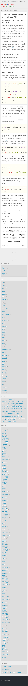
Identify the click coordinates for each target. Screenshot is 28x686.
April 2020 (4, 543)
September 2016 (5, 604)
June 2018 (4, 575)
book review (4, 268)
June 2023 (4, 485)
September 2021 (5, 517)
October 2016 (4, 602)
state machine (5, 378)
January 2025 (4, 458)
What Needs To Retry (6, 668)
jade (3, 343)
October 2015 (4, 620)
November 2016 (5, 601)
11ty (3, 282)
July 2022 (4, 502)
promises (3, 360)
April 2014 (4, 648)
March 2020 (4, 544)
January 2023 (4, 493)
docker (3, 319)
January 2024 (4, 474)
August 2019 (4, 555)
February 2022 (5, 509)
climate (3, 270)
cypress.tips (23, 234)
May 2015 (4, 628)
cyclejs (3, 311)
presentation (4, 358)
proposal (3, 361)
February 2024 (5, 473)
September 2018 (5, 572)
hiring (3, 337)
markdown (4, 348)
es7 (2, 325)
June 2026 (4, 432)
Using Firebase (8, 72)
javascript (4, 344)
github (3, 331)
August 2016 (4, 605)
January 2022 (4, 511)
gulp (3, 335)
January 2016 (4, 616)
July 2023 (4, 483)
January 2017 (4, 598)
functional (4, 326)
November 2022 (5, 496)
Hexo (7, 681)
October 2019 (4, 552)
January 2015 (4, 634)
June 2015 (4, 627)
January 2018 (4, 581)
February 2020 (5, 546)
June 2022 (4, 503)
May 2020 (4, 541)
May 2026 (4, 433)
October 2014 (4, 639)
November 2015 (5, 619)
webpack (3, 392)
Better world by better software (13, 2)
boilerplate (4, 299)
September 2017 (5, 585)
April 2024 (4, 470)
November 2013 (5, 655)
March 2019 (4, 563)
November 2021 (5, 514)
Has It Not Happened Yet (7, 671)
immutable (4, 340)
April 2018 (4, 576)
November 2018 (5, 569)
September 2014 (5, 640)
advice (4, 245)
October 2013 (4, 657)
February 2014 (5, 651)
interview (3, 341)
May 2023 (4, 487)
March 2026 (4, 436)
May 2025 (4, 451)
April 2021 (4, 525)
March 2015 (4, 631)
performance (4, 355)
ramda (3, 363)
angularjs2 (4, 294)
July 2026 (4, 430)
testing (3, 379)
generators (4, 328)
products (3, 274)
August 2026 (4, 429)
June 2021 (4, 521)
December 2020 (5, 531)
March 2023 (4, 490)
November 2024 (5, 461)
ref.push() (4, 140)
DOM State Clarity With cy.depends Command (11, 672)
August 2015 (4, 624)
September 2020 (5, 535)
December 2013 (5, 654)
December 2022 (5, 494)
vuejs (3, 389)
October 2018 (4, 570)
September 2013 (5, 659)
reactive (3, 367)
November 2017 (5, 584)
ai (2, 288)
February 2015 (5, 633)
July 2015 (4, 625)
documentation (5, 320)
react (3, 364)
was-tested (8, 27)
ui (2, 384)
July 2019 (4, 557)
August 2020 (4, 537)
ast (2, 297)
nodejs (3, 354)
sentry (3, 375)
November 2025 (5, 442)
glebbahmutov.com (11, 229)
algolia (3, 290)
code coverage (5, 306)
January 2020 (4, 547)
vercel (3, 386)
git (2, 329)
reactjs (3, 369)
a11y (3, 285)
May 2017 (4, 592)
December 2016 (5, 599)
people (3, 271)
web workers (4, 390)
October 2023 (4, 479)
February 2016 (5, 614)
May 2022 (4, 505)
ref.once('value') (6, 182)
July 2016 (4, 607)
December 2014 (5, 636)
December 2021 (5, 512)
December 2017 (5, 582)
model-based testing (6, 349)
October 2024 (4, 462)
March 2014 (4, 649)
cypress (3, 312)
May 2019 (4, 560)
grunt (3, 334)
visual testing (4, 387)
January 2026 (4, 439)
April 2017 (4, 593)
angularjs (4, 293)
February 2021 (5, 528)
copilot (3, 309)
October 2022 (4, 497)
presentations (16, 230)
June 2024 (4, 468)
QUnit (3, 284)
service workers (5, 376)
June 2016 (4, 608)
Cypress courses (14, 238)
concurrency (4, 308)
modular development (6, 351)
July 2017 (4, 588)
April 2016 (4, 611)
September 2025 (5, 445)
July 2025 (4, 448)
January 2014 (4, 652)
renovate (3, 370)
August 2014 (4, 642)
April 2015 (4, 630)
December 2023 (5, 476)
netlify (3, 352)
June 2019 (4, 558)
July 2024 (4, 467)
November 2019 (5, 550)
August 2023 (4, 482)
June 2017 (4, 590)
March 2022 (4, 508)
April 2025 (4, 453)
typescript (4, 383)
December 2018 (5, 567)
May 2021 (4, 523)
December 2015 (5, 617)
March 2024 (4, 471)
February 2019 (5, 564)
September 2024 (5, 464)
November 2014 (5, 637)
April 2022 (4, 506)
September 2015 (5, 622)
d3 (2, 316)
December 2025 (5, 441)
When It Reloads (5, 669)
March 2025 (4, 454)
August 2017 (4, 587)
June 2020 (4, 540)
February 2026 (5, 438)
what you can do (10, 6)
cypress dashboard (5, 314)
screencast (4, 372)
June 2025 (4, 450)
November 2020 (5, 532)
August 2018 (4, 573)
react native (4, 366)
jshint (3, 346)
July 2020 (4, 538)
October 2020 (4, 534)
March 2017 (4, 595)
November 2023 (5, 477)
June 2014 (4, 645)
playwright (4, 357)
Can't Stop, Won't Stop (6, 666)
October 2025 (4, 444)
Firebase (14, 48)
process (3, 273)
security (3, 373)
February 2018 (5, 579)
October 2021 (4, 515)
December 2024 (5, 459)
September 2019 (5, 553)
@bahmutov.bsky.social (16, 227)
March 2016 (4, 613)
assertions (4, 296)
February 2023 (5, 491)
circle (3, 303)
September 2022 (5, 499)
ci (2, 302)
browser (3, 300)
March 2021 (4, 526)
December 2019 (5, 549)
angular (3, 291)
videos (23, 229)
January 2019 (4, 566)
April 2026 (4, 435)
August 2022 (4, 500)
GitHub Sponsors (13, 237)
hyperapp (4, 338)
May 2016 (4, 610)
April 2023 (4, 488)
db (7, 245)
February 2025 (5, 456)
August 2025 (4, 447)
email (3, 322)
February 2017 (5, 596)
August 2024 (4, 465)
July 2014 (4, 643)
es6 (2, 323)
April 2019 (4, 561)
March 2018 (4, 578)
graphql (3, 332)
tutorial (3, 381)
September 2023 (5, 480)
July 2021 (4, 520)
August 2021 (4, 518)
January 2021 (4, 529)
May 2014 (4, 646)
